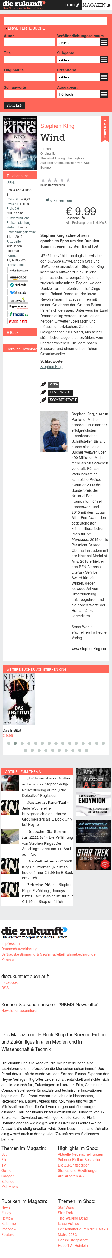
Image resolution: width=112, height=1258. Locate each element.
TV (3, 1165)
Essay (6, 1212)
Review (7, 1218)
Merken (105, 131)
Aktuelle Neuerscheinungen (80, 1154)
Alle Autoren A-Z (71, 1175)
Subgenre (65, 52)
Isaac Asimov (69, 1223)
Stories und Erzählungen (78, 1170)
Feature (7, 1234)
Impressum (10, 943)
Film (4, 1159)
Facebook (9, 982)
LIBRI (17, 292)
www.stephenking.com (90, 648)
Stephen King (57, 125)
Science (7, 1181)
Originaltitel (14, 70)
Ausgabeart (67, 87)
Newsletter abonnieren (20, 1010)
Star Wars (66, 1207)
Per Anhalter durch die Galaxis (83, 1228)
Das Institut (12, 730)
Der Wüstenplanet (73, 1239)
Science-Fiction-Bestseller (79, 1159)
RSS (5, 987)
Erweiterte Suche (26, 28)
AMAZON (17, 277)
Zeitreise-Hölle (41, 885)
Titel (8, 52)
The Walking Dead (73, 1218)
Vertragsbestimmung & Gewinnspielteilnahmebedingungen (49, 954)
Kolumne (8, 1223)
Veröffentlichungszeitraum (80, 35)
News (5, 1207)
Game (6, 1170)
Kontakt (7, 959)
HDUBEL (17, 306)
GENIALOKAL (17, 299)
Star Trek (65, 1212)
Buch (5, 1154)
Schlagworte (15, 87)
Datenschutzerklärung (19, 948)
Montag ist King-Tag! (46, 802)
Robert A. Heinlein (73, 1245)
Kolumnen (9, 1186)
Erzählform (66, 70)
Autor (9, 35)
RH (17, 270)
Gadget (7, 1175)
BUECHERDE (17, 284)
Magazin (94, 5)
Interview (8, 1228)
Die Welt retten (40, 861)
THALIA (17, 314)
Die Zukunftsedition (74, 1165)
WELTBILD (17, 321)
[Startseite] (24, 6)
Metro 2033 (67, 1234)
